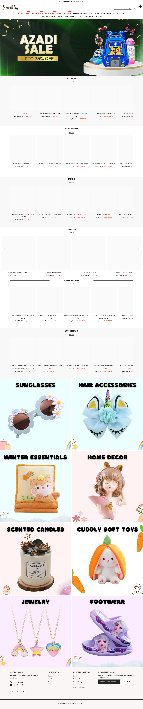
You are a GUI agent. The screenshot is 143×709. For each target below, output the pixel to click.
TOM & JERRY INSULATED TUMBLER (18, 272)
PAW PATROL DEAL (23, 114)
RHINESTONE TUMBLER (54, 272)
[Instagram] (18, 692)
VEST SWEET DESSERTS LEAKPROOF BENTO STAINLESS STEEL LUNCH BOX (23, 367)
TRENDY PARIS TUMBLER (89, 272)
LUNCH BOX (71, 331)
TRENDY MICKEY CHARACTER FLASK (50, 164)
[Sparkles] (35, 414)
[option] (18, 256)
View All (71, 82)
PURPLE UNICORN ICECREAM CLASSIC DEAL (76, 115)
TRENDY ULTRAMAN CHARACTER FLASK (104, 164)
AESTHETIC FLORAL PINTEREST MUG (50, 214)
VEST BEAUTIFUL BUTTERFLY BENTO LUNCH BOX (103, 367)
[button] (3, 249)
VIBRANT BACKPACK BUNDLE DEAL (50, 114)
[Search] (122, 8)
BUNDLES (71, 78)
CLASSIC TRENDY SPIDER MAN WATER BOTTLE (50, 317)
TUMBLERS (71, 229)
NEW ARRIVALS (71, 129)
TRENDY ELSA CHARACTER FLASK (23, 164)
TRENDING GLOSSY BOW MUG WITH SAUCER (23, 215)
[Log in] (135, 8)
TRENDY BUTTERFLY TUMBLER (124, 272)
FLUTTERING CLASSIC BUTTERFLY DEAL (104, 114)
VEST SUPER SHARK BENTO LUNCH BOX (77, 366)
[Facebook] (12, 692)
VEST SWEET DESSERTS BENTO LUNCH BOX (50, 367)
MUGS (71, 179)
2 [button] (128, 49)
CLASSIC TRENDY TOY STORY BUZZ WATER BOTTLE (104, 317)
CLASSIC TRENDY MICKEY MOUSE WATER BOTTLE (77, 317)
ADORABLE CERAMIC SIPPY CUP (77, 214)
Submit (127, 682)
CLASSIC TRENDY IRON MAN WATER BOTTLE (23, 317)
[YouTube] (23, 692)
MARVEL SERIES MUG (103, 214)
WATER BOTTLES (71, 280)
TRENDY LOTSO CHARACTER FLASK (77, 164)
